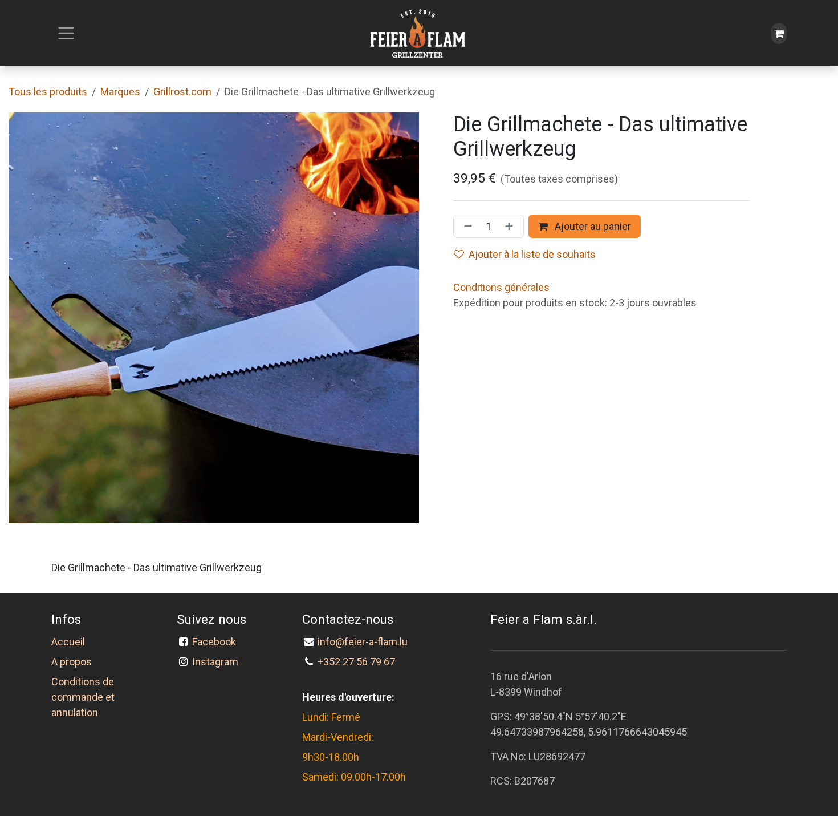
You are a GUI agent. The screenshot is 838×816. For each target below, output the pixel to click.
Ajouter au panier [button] (591, 226)
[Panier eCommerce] (779, 33)
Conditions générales (501, 287)
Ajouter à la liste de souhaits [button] (532, 254)
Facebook (216, 642)
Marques (120, 92)
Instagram (215, 662)
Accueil (68, 642)
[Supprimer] (466, 226)
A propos (71, 662)
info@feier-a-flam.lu (363, 642)
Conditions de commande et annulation (83, 697)
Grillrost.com (182, 92)
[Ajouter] (511, 226)
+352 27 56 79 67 (356, 662)
